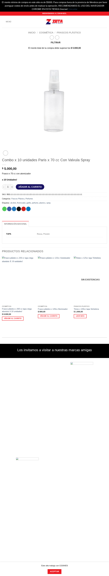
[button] (6, 21)
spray (48, 203)
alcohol (13, 203)
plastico (42, 203)
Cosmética (46, 32)
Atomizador (21, 203)
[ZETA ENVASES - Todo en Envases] (54, 21)
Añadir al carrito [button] (13, 318)
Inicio (31, 32)
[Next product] (52, 37)
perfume (35, 203)
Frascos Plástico (69, 32)
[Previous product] (57, 37)
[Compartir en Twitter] (14, 209)
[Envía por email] (19, 209)
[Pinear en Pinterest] (23, 209)
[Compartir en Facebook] (9, 209)
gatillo (28, 203)
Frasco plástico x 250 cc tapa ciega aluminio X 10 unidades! (17, 310)
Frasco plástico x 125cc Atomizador (53, 309)
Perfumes (29, 199)
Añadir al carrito (30, 187)
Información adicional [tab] (15, 224)
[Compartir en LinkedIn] (28, 209)
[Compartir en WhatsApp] (4, 209)
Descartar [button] (72, 9)
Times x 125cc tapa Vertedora (86, 309)
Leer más (80, 316)
